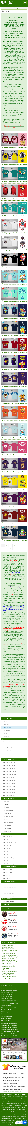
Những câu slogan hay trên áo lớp (10, 1033)
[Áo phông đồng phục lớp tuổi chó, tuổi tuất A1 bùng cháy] (14, 259)
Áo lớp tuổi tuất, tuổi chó (9, 792)
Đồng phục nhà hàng (9, 857)
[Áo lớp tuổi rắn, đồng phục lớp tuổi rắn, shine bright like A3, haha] (14, 532)
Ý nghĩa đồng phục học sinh (8, 966)
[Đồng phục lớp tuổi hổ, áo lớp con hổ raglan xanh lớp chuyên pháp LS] (14, 395)
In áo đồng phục (7, 825)
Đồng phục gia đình (8, 822)
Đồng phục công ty (8, 839)
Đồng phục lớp (7, 727)
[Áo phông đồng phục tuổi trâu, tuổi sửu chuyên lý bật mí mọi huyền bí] (14, 139)
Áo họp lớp (6, 733)
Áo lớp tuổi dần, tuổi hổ (9, 768)
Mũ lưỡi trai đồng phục (9, 901)
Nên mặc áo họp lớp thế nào (9, 976)
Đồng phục (6, 724)
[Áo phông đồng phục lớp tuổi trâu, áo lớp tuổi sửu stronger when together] (14, 344)
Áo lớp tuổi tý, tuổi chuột (9, 762)
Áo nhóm (6, 819)
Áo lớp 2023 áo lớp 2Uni (8, 952)
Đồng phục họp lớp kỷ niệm (10, 842)
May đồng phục (7, 813)
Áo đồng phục (7, 730)
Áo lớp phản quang (8, 753)
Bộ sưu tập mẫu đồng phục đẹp (9, 1023)
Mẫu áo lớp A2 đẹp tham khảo (9, 1027)
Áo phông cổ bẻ (7, 875)
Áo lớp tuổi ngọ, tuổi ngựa (10, 780)
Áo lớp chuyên (7, 756)
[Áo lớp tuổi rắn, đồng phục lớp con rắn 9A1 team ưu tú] (14, 515)
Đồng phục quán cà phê (9, 863)
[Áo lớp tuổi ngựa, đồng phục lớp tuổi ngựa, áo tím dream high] (14, 498)
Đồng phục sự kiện (8, 851)
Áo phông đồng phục (6, 1101)
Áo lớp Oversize (8, 750)
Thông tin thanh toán (7, 994)
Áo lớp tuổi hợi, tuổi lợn (9, 795)
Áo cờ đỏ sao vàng (8, 816)
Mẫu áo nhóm (14, 1098)
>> (18, 548)
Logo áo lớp (6, 801)
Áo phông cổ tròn (8, 869)
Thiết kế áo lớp (7, 828)
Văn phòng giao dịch (7, 996)
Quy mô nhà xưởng (7, 998)
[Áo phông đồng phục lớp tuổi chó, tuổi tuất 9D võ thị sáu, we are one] (14, 242)
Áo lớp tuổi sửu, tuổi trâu (9, 765)
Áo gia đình (6, 807)
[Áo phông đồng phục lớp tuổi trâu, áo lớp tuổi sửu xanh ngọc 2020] (14, 293)
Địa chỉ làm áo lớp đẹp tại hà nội (9, 965)
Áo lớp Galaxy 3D (8, 747)
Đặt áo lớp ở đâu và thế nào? (9, 953)
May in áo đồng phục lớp (8, 948)
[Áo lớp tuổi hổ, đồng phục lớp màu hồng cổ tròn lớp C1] (14, 447)
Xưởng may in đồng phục (8, 973)
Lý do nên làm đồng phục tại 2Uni (10, 1029)
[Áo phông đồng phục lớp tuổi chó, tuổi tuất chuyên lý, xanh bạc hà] (14, 208)
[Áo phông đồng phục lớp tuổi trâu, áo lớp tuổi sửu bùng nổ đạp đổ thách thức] (14, 276)
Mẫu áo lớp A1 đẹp (6, 963)
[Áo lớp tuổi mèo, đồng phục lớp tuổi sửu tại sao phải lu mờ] (14, 481)
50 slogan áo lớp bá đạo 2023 (9, 978)
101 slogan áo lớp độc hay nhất (9, 950)
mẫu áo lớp (21, 1101)
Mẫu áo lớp (6, 736)
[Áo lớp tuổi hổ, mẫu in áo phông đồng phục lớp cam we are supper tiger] (14, 412)
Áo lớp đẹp (6, 744)
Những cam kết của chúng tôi (9, 1000)
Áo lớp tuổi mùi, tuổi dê (9, 783)
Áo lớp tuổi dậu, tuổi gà (9, 789)
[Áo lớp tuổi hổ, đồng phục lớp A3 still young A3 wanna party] (14, 429)
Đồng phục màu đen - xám (10, 890)
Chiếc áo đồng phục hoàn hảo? (9, 1035)
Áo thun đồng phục (8, 810)
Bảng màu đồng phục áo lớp (8, 960)
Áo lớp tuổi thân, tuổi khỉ (9, 786)
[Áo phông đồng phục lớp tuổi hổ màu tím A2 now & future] (14, 378)
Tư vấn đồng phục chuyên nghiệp (10, 988)
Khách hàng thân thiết (7, 992)
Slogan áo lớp (15, 1101)
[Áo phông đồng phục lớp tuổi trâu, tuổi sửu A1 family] (14, 361)
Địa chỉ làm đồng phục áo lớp (9, 955)
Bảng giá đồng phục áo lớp (8, 958)
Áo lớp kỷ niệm (5, 968)
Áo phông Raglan (8, 872)
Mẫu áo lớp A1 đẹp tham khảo (9, 1025)
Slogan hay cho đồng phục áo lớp (10, 961)
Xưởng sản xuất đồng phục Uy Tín (10, 1031)
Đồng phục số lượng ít (7, 947)
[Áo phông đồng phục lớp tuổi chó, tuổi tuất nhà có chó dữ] (14, 156)
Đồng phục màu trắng (9, 893)
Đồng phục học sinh (8, 848)
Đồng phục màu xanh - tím (10, 884)
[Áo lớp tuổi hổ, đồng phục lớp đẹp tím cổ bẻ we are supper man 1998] (14, 464)
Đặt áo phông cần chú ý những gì (10, 957)
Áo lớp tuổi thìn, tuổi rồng (10, 774)
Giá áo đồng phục (22, 1098)
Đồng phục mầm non (9, 845)
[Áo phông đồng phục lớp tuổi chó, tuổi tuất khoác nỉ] (14, 191)
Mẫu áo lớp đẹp (7, 831)
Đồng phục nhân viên (9, 854)
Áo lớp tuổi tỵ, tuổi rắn (9, 777)
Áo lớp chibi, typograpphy (10, 741)
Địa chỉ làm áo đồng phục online (9, 971)
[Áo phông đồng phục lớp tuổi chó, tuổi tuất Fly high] (14, 225)
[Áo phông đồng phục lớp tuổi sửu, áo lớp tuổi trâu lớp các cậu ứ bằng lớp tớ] (14, 310)
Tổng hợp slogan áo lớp (7, 945)
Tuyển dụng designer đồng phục (9, 990)
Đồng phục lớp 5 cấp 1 (9, 836)
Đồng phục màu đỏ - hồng (10, 887)
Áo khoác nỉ (6, 878)
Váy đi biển (6, 804)
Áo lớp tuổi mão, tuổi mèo (10, 771)
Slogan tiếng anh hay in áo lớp (9, 974)
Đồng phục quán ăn (8, 860)
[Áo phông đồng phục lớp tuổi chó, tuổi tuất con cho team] (14, 173)
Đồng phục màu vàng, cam (10, 896)
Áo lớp (5, 721)
